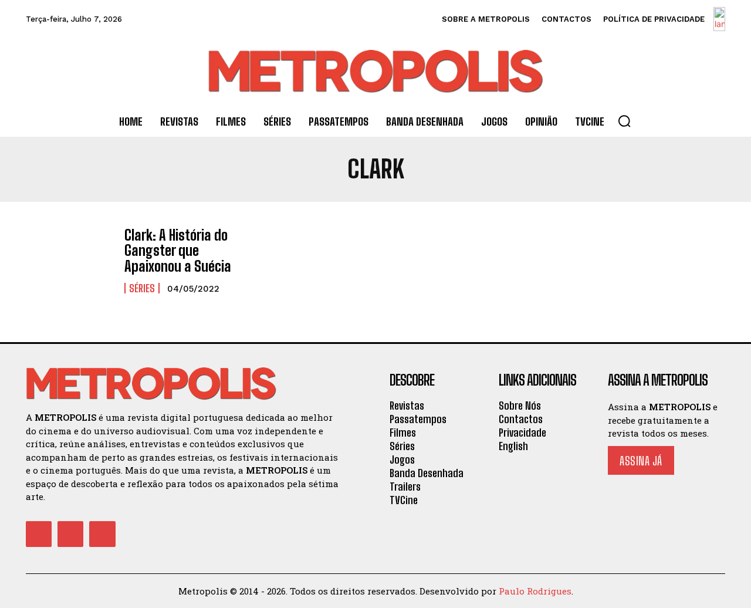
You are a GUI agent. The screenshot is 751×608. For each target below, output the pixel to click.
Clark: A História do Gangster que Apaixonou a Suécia (177, 251)
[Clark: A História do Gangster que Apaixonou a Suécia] (69, 261)
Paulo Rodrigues (535, 591)
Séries (142, 288)
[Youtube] (102, 534)
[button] (624, 121)
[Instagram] (70, 534)
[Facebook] (39, 534)
